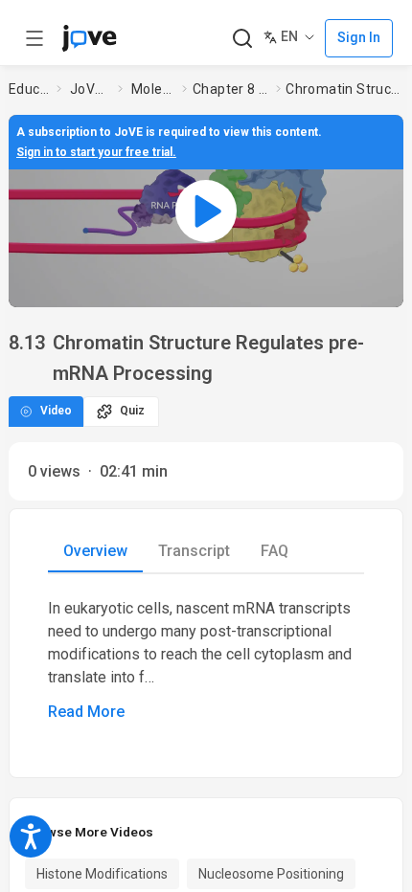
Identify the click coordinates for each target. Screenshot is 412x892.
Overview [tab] (95, 551)
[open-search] (242, 39)
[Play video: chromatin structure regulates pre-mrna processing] (206, 210)
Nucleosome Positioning (271, 873)
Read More (86, 711)
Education (29, 89)
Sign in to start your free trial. (96, 152)
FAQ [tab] (274, 551)
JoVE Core (90, 89)
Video (56, 410)
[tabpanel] (206, 660)
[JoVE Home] (89, 38)
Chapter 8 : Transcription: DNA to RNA (230, 89)
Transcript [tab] (194, 551)
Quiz (132, 410)
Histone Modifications (102, 873)
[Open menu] (34, 38)
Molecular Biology (152, 89)
